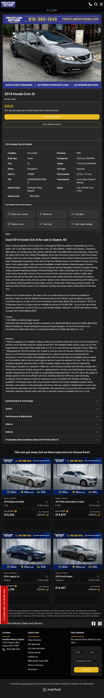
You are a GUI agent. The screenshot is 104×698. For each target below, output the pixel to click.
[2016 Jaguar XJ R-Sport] (26, 551)
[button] (90, 4)
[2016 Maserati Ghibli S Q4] (26, 476)
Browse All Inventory (52, 117)
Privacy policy (34, 652)
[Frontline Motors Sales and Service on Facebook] (92, 623)
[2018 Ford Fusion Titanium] (77, 551)
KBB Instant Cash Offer (38, 661)
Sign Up (86, 670)
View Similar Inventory (52, 124)
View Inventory (34, 640)
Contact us (33, 656)
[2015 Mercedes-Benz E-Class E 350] (77, 476)
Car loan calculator (36, 648)
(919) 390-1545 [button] (13, 649)
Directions (32, 669)
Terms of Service (35, 665)
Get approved (34, 644)
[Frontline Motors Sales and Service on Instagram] (99, 623)
